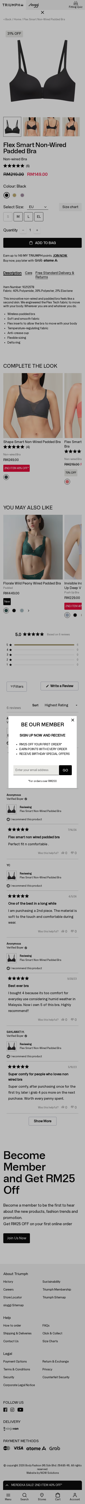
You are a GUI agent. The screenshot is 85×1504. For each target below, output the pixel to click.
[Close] (72, 720)
